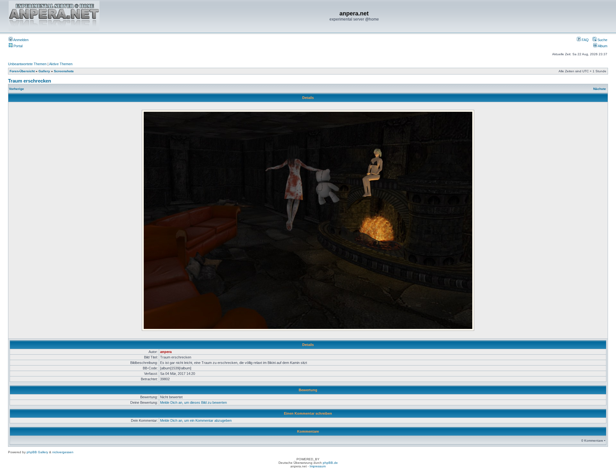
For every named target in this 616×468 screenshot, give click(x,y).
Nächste (599, 89)
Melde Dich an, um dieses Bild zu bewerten (193, 402)
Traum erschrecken (29, 81)
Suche (601, 40)
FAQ (585, 40)
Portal (17, 46)
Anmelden (21, 40)
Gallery (44, 71)
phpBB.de (330, 462)
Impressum (318, 466)
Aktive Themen (61, 64)
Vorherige (16, 89)
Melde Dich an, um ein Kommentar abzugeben (196, 420)
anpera (166, 352)
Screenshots (64, 71)
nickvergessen (62, 452)
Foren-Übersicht (22, 71)
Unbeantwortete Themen (27, 64)
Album (602, 46)
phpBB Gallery (37, 452)
